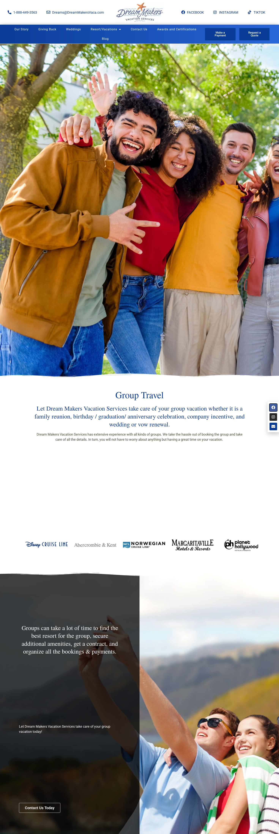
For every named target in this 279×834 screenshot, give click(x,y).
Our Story (21, 29)
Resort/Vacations (104, 29)
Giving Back (47, 29)
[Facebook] (273, 407)
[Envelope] (273, 426)
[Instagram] (273, 417)
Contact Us (139, 29)
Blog (105, 39)
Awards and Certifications (176, 29)
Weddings (73, 29)
